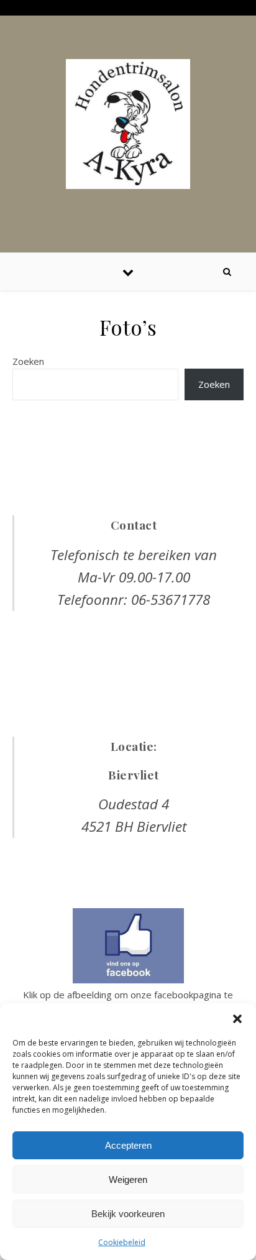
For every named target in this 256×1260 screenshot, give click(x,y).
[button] (237, 1019)
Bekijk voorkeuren (128, 1213)
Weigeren (128, 1179)
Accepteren (128, 1145)
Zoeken (28, 361)
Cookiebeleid (121, 1242)
